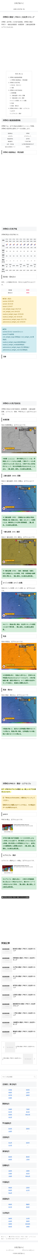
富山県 (10, 1142)
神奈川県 (27, 1114)
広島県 (28, 1187)
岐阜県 (10, 1156)
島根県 (10, 1190)
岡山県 (10, 1193)
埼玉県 (10, 1117)
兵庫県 (28, 1171)
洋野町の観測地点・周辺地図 (19, 80)
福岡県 (10, 1218)
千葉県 (28, 1109)
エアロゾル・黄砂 (16, 113)
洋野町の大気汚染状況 (16, 90)
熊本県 (10, 1226)
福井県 (28, 1142)
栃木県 (10, 1112)
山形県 (28, 1092)
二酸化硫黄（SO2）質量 (18, 95)
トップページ (10, 1250)
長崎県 (10, 1224)
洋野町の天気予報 (15, 82)
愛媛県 (28, 1204)
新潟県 (10, 1128)
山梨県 (10, 1131)
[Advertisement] (19, 49)
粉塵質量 (13, 93)
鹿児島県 (27, 1224)
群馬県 (10, 1114)
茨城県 (10, 1109)
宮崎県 (28, 1221)
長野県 (28, 1128)
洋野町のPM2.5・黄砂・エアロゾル (20, 108)
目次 (16, 74)
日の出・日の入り (16, 85)
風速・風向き (15, 106)
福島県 (28, 1095)
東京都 (28, 1112)
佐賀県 (10, 1221)
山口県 (28, 1190)
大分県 (28, 1218)
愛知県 (28, 1156)
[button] (34, 1077)
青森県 (10, 1092)
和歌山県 (27, 1176)
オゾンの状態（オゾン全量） (19, 100)
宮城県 (10, 1098)
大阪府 (10, 1176)
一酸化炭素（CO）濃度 (17, 98)
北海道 (10, 1089)
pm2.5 (13, 111)
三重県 (28, 1159)
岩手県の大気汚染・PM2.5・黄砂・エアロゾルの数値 (16, 897)
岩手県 (10, 1095)
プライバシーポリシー (28, 1250)
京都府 (10, 1173)
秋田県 (28, 1089)
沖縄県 (28, 1226)
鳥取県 (10, 1187)
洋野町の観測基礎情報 (16, 77)
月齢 (12, 87)
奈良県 (28, 1173)
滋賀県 (10, 1171)
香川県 (10, 1207)
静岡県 (10, 1159)
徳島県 (10, 1204)
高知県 (28, 1207)
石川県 (10, 1145)
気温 (12, 103)
